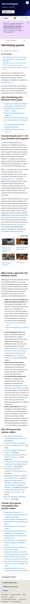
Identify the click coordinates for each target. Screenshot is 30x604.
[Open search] (22, 18)
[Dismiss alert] (27, 2)
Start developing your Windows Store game (15, 57)
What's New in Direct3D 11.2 (13, 512)
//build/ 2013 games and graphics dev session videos (15, 68)
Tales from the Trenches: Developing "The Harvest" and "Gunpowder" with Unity (16, 563)
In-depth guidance (11, 40)
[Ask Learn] (24, 40)
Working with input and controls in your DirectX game (14, 217)
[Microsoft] (15, 18)
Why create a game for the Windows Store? (15, 63)
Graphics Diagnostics (11, 348)
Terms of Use (22, 599)
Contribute (4, 597)
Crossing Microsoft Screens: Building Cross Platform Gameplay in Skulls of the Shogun (16, 464)
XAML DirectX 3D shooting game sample (6, 249)
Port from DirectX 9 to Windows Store (16, 118)
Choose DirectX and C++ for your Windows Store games (14, 60)
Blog (24, 594)
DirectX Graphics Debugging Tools (15, 519)
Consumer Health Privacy (8, 599)
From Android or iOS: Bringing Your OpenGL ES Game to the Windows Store (15, 542)
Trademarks (4, 601)
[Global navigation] (1, 18)
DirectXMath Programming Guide (12, 231)
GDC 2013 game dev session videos (12, 65)
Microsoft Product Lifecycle (12, 27)
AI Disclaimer (5, 594)
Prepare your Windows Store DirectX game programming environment (16, 351)
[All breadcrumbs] (2, 40)
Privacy (11, 597)
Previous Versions (16, 594)
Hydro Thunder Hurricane (6, 263)
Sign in (27, 18)
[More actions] (27, 40)
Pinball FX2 (19, 262)
